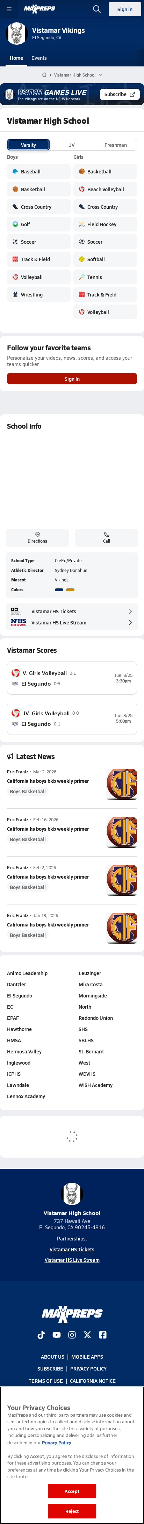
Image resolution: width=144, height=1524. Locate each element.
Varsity (28, 144)
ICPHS (14, 1073)
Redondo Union (96, 1017)
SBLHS (86, 1040)
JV (71, 144)
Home (16, 57)
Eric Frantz (17, 771)
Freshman (116, 144)
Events (39, 57)
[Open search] (97, 9)
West (84, 1062)
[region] (72, 1455)
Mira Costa (91, 984)
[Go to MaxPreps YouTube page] (56, 1335)
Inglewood (18, 1062)
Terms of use (46, 1380)
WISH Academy (96, 1084)
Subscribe (116, 94)
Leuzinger (90, 973)
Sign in (124, 9)
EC (10, 1006)
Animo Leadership (27, 973)
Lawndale (18, 1084)
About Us (52, 1356)
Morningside (93, 995)
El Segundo (19, 995)
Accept (72, 1491)
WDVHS (87, 1073)
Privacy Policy (88, 1368)
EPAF (13, 1017)
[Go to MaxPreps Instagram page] (72, 1335)
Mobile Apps (87, 1356)
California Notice (93, 1380)
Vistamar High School (72, 1213)
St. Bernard (91, 1051)
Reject (72, 1511)
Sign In (72, 378)
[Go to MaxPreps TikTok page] (41, 1335)
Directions (37, 541)
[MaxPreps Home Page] (44, 74)
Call (106, 541)
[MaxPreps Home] (39, 9)
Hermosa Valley (24, 1051)
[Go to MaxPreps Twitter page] (87, 1335)
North (85, 1006)
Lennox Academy (26, 1096)
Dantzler (16, 984)
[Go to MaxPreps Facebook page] (103, 1335)
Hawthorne (19, 1028)
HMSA (14, 1040)
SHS (83, 1028)
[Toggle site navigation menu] (9, 9)
